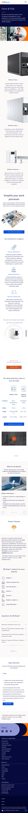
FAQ (3, 776)
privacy (16, 455)
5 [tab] (15, 513)
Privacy (3, 801)
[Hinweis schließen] (26, 810)
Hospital (4, 753)
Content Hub (5, 791)
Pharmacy (4, 747)
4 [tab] (14, 513)
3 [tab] (13, 513)
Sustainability (5, 771)
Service (3, 767)
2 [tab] (12, 513)
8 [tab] (17, 513)
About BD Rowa (5, 765)
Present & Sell (5, 743)
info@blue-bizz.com (7, 553)
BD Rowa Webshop (6, 789)
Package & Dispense (6, 745)
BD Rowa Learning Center (8, 787)
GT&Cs (3, 804)
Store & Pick (5, 741)
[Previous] (3, 512)
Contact (4, 778)
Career (3, 773)
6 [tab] (15, 513)
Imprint (3, 798)
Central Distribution (6, 749)
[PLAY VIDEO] (14, 439)
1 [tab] (12, 512)
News (3, 775)
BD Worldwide (5, 793)
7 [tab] (16, 513)
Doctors (4, 755)
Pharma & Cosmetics (7, 757)
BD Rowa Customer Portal (8, 785)
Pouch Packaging (6, 751)
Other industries (5, 758)
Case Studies (5, 769)
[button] (14, 625)
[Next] (24, 512)
